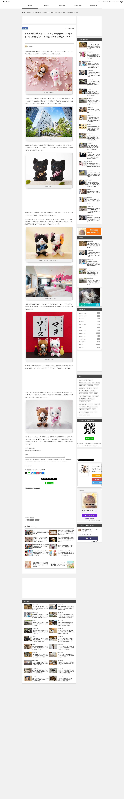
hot (88, 414)
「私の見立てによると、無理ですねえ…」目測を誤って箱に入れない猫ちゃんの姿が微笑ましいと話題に (40, 656)
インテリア (88, 409)
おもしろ (87, 412)
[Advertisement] (48, 19)
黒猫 (80, 380)
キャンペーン (94, 406)
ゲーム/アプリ (82, 406)
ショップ (90, 404)
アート (93, 409)
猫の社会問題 (89, 318)
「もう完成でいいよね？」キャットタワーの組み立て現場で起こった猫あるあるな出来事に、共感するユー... (66, 640)
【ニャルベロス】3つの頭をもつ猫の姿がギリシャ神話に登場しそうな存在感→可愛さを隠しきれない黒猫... (93, 156)
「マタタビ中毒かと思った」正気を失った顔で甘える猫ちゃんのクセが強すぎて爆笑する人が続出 (40, 663)
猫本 (85, 385)
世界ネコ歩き (95, 396)
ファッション (82, 401)
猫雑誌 (97, 382)
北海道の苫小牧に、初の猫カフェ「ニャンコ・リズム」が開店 (93, 111)
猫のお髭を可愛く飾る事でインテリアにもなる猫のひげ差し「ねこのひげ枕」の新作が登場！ (41, 546)
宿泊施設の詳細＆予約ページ (33, 450)
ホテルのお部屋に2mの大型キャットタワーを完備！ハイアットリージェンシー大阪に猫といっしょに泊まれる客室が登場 (48, 459)
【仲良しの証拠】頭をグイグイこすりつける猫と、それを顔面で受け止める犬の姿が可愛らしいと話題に (66, 624)
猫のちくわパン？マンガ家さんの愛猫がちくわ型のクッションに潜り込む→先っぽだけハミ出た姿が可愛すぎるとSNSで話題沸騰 (66, 532)
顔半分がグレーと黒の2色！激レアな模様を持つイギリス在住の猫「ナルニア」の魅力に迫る (93, 219)
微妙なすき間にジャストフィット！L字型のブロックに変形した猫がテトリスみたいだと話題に (40, 679)
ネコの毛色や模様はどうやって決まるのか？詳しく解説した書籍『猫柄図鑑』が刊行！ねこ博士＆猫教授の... (93, 128)
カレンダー (81, 409)
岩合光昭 (86, 393)
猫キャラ (32, 520)
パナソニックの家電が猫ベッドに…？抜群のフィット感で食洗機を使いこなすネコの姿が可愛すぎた (40, 671)
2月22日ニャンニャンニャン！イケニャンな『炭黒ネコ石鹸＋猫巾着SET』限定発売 (41, 532)
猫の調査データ (89, 330)
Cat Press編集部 (30, 46)
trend (92, 412)
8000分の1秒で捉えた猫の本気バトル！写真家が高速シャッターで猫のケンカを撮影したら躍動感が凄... (93, 210)
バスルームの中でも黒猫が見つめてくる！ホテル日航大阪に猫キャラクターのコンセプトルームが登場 (45, 457)
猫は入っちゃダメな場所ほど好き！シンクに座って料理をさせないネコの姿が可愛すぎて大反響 (40, 648)
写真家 (80, 396)
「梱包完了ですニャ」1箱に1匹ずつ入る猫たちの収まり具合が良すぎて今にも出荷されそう (66, 663)
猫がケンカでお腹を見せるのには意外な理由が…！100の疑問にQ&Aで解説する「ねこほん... (93, 165)
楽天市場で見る (98, 479)
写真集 (95, 393)
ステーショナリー (83, 404)
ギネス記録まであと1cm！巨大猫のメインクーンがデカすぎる (93, 192)
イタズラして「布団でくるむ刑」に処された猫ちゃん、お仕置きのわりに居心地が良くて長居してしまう (66, 671)
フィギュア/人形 (91, 398)
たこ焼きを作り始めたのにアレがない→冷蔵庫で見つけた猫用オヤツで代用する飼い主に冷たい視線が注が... (66, 616)
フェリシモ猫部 (82, 398)
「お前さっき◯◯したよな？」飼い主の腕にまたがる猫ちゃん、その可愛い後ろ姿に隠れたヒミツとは (40, 640)
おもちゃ (81, 412)
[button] (121, 2)
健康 (85, 396)
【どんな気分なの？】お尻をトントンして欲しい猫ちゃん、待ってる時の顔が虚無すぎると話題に (66, 656)
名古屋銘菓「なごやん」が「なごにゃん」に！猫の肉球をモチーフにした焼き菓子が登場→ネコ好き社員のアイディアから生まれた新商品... (66, 553)
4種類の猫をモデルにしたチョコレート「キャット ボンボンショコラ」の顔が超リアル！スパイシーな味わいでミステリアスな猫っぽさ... (41, 539)
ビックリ (89, 401)
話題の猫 (90, 380)
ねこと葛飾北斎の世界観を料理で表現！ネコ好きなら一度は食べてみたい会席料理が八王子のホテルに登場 (46, 462)
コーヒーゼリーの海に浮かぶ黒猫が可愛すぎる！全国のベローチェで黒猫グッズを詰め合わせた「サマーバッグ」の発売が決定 (41, 553)
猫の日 (80, 393)
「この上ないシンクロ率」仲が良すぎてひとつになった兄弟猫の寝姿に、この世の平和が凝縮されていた (66, 679)
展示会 (91, 393)
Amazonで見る (98, 475)
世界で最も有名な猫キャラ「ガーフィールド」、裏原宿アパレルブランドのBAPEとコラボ (93, 201)
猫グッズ (37, 520)
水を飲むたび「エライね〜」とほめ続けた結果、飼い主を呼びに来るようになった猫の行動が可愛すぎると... (40, 616)
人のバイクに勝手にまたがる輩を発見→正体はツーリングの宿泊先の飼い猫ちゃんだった (40, 632)
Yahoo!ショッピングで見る (98, 482)
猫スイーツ (89, 388)
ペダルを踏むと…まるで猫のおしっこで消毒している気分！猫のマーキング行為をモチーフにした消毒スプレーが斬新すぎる (66, 539)
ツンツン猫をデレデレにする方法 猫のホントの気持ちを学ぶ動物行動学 (98, 469)
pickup (80, 414)
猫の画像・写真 (89, 339)
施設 (28, 520)
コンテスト (96, 404)
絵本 (93, 382)
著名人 (89, 382)
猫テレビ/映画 (82, 388)
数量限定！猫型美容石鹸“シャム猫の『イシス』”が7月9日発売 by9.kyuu (66, 546)
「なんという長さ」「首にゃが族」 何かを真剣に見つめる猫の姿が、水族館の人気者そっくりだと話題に (66, 648)
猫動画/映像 (90, 385)
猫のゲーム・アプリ (89, 316)
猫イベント (93, 390)
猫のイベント (89, 347)
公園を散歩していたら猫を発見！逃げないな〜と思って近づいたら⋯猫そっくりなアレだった (40, 624)
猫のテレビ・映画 (89, 313)
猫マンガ (96, 385)
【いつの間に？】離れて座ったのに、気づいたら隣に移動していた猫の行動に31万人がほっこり (40, 608)
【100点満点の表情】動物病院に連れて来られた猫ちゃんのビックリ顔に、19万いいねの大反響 (66, 608)
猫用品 (80, 385)
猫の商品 (25, 28)
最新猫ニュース (89, 333)
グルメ (88, 406)
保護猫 (89, 396)
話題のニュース (82, 382)
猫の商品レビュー (89, 336)
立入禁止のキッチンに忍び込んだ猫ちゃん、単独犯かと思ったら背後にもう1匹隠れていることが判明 (66, 632)
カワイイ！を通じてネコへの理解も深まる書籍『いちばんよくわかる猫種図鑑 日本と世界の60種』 (93, 56)
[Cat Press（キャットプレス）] (6, 2)
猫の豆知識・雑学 (89, 324)
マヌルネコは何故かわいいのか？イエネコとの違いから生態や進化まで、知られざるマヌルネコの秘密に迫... (93, 147)
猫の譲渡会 (89, 321)
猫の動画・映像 (89, 341)
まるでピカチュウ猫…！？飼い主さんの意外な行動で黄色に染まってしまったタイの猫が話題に (93, 174)
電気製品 (85, 380)
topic (96, 412)
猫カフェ (89, 327)
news (85, 414)
